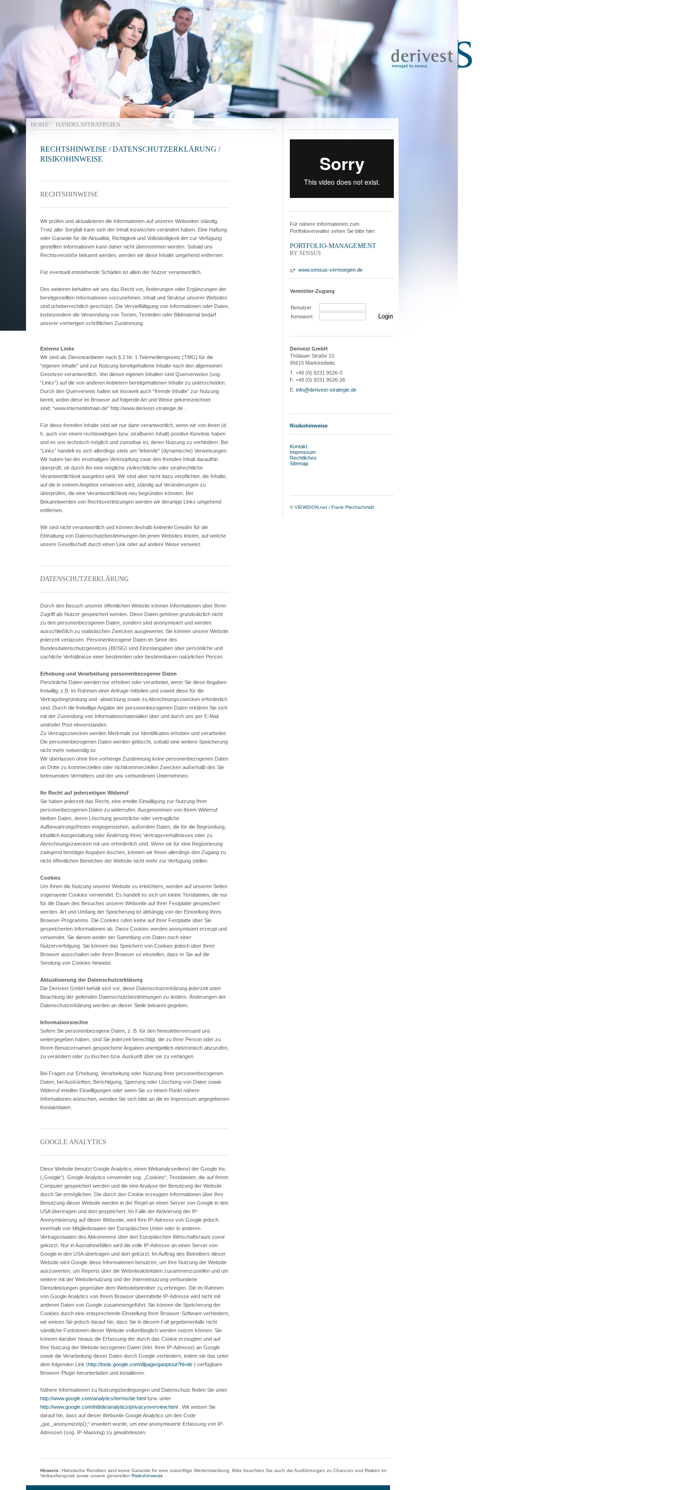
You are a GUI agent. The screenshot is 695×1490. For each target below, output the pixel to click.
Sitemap (299, 463)
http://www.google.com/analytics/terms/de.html (93, 1398)
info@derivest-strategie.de (326, 390)
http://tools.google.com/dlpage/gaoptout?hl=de (140, 1364)
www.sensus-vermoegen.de (330, 270)
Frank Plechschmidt (352, 507)
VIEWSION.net (311, 507)
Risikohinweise (147, 1475)
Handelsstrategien (88, 124)
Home (40, 124)
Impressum (303, 452)
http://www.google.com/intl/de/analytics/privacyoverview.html (109, 1407)
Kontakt (298, 446)
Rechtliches (303, 458)
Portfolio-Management (333, 245)
